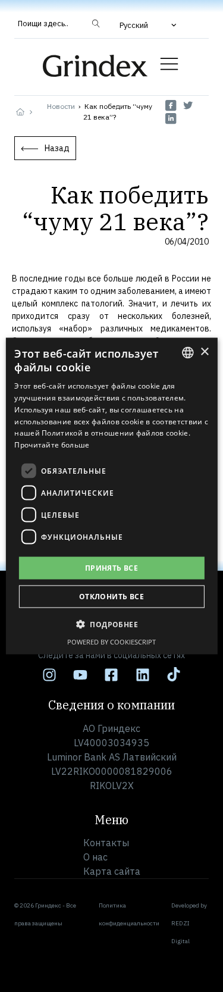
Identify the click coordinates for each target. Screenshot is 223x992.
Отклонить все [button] (111, 597)
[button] (149, 25)
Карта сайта (111, 871)
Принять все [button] (111, 568)
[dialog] (111, 496)
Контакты (106, 843)
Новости (61, 106)
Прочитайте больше (51, 445)
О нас (95, 857)
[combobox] (188, 352)
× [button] (204, 352)
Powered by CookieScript (111, 641)
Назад (57, 148)
